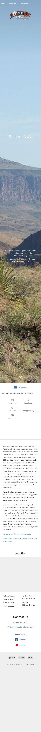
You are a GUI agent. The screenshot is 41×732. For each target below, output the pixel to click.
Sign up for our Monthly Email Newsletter (17, 534)
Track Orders (28, 403)
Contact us (24, 4)
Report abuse (29, 664)
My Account (12, 403)
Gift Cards (12, 418)
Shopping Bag (28, 411)
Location (12, 4)
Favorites (12, 411)
